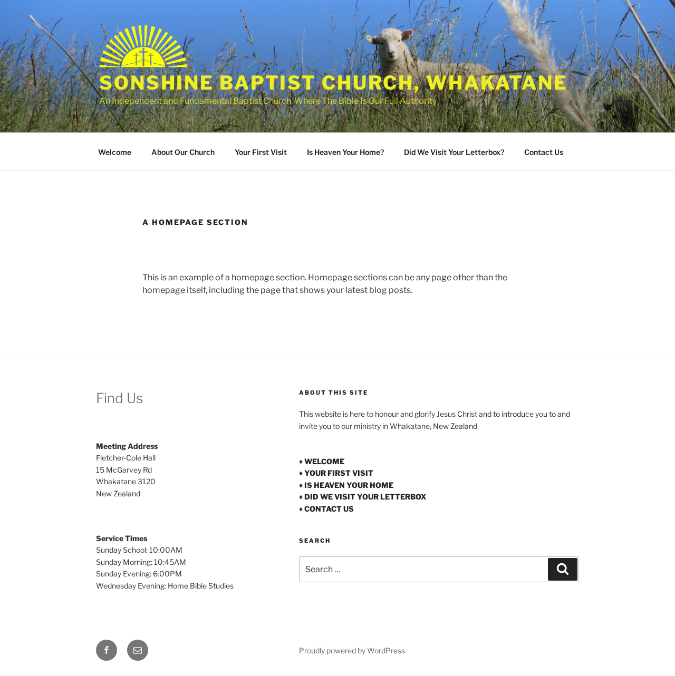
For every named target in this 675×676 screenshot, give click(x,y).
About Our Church (183, 152)
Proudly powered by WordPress (352, 650)
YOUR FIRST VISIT (338, 472)
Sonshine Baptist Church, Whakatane (333, 82)
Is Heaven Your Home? (345, 152)
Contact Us (543, 152)
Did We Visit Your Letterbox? (454, 152)
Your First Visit (261, 152)
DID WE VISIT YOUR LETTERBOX (365, 496)
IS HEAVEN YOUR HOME (348, 485)
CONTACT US (329, 508)
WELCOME (324, 461)
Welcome (114, 152)
